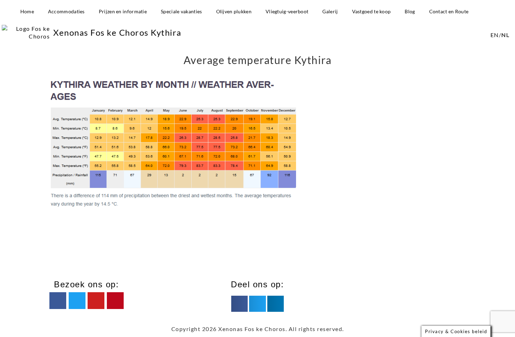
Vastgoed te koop (371, 11)
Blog (410, 11)
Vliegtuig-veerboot (287, 11)
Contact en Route (449, 11)
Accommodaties (66, 11)
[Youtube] (96, 300)
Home (27, 11)
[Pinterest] (115, 300)
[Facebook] (57, 300)
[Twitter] (77, 300)
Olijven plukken (234, 11)
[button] (239, 304)
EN (494, 34)
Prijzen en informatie (123, 11)
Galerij (330, 11)
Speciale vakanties (181, 11)
